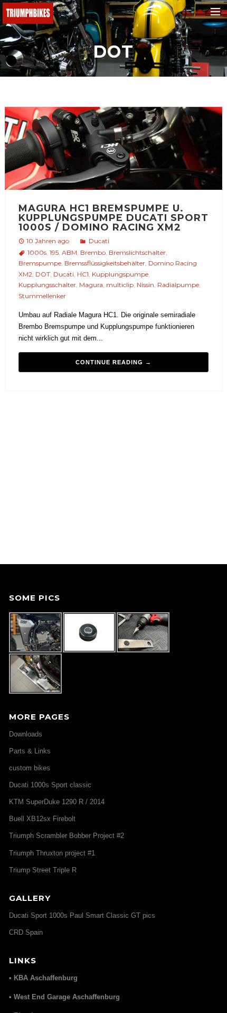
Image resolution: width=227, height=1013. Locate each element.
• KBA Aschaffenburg (43, 978)
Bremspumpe (39, 263)
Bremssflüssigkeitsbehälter (104, 263)
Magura (91, 285)
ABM (69, 252)
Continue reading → (113, 362)
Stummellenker (42, 296)
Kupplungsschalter (47, 285)
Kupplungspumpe (120, 274)
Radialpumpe (178, 285)
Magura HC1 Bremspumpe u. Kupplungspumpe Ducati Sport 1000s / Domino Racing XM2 (113, 218)
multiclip (120, 285)
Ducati (99, 241)
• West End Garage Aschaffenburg (64, 997)
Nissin (145, 285)
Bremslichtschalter (137, 252)
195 (54, 252)
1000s (36, 252)
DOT (42, 274)
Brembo (93, 252)
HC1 (83, 274)
